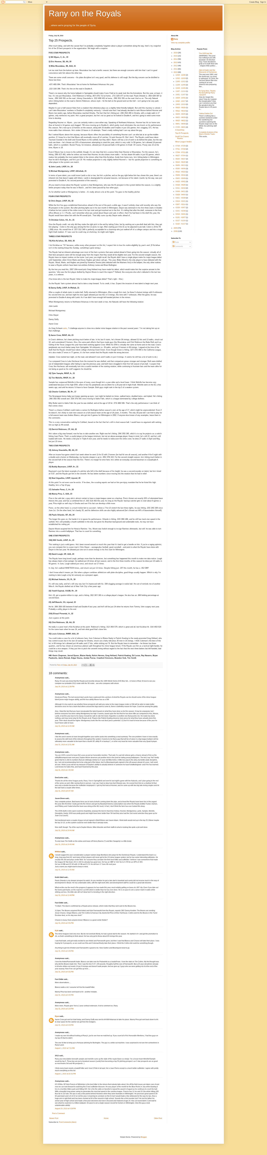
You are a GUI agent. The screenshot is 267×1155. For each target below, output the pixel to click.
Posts (176, 242)
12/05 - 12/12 (180, 81)
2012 (176, 66)
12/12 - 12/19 (180, 78)
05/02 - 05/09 (180, 178)
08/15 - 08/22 (180, 121)
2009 (176, 228)
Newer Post (53, 1118)
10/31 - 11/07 (180, 95)
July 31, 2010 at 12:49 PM (64, 895)
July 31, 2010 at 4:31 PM (64, 972)
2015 (176, 56)
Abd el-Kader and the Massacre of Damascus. (208, 71)
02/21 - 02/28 (180, 211)
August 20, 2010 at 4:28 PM (65, 1109)
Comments (178, 246)
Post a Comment (58, 1113)
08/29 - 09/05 (180, 114)
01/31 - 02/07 (180, 217)
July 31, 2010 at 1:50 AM (64, 770)
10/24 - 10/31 (180, 98)
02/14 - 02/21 (180, 214)
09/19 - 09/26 (180, 108)
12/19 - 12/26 (180, 75)
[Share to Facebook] (90, 665)
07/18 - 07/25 (180, 146)
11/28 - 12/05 (180, 85)
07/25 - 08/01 (180, 127)
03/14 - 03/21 (180, 201)
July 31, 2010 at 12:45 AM (64, 726)
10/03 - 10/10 (180, 104)
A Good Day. (180, 130)
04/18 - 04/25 (180, 185)
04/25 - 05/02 (180, 182)
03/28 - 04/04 (180, 195)
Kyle (57, 931)
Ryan (57, 1016)
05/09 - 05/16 (180, 175)
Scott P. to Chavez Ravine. (182, 137)
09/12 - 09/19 (180, 111)
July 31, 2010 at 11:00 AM (64, 870)
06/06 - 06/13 (180, 165)
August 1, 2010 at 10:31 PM (65, 1074)
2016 (176, 53)
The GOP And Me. (205, 53)
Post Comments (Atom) (67, 1122)
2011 (176, 69)
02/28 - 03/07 (180, 208)
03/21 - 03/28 (180, 198)
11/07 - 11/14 (180, 91)
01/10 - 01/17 (180, 224)
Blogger (144, 1137)
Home (106, 1118)
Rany (176, 39)
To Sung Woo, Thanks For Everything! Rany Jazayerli (207, 93)
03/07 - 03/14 (180, 204)
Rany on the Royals (85, 13)
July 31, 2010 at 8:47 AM (64, 791)
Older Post (158, 1118)
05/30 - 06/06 (180, 169)
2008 (176, 231)
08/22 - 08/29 (180, 117)
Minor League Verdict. (183, 142)
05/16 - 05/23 (180, 172)
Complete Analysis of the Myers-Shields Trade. (208, 133)
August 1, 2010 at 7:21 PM (65, 1048)
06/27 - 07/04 (180, 156)
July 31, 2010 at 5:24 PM (64, 1009)
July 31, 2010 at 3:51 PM (64, 923)
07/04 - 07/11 (180, 152)
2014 (176, 59)
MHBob (58, 852)
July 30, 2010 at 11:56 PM (64, 687)
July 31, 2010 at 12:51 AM (64, 745)
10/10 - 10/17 (180, 101)
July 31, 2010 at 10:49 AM (64, 844)
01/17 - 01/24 (180, 221)
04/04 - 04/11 (180, 191)
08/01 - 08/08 (180, 124)
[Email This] (82, 665)
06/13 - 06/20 (180, 162)
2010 (176, 72)
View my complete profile (180, 43)
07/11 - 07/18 (180, 149)
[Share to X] (88, 665)
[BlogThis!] (85, 665)
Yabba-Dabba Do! (206, 113)
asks (65, 328)
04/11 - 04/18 (180, 188)
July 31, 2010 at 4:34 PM (64, 995)
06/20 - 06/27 (180, 159)
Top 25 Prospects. (182, 133)
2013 (176, 62)
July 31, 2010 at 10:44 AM (64, 830)
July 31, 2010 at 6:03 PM (64, 1025)
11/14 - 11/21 (180, 88)
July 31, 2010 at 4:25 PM (64, 951)
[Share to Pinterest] (93, 665)
